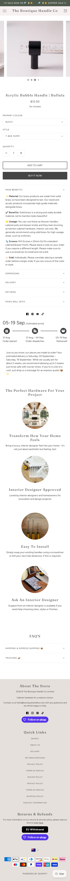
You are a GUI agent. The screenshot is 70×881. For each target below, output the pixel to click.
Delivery (35, 751)
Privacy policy (35, 783)
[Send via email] (37, 314)
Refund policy (35, 777)
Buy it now (35, 175)
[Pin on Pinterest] (32, 314)
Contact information (35, 803)
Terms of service (35, 790)
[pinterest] (37, 713)
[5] (35, 80)
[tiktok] (42, 713)
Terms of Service (35, 771)
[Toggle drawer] (4, 11)
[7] (42, 80)
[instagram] (32, 713)
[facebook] (27, 713)
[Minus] (6, 153)
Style (6, 129)
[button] (42, 314)
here (41, 823)
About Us (35, 745)
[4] (32, 80)
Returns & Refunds (35, 758)
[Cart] (65, 11)
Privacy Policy (35, 764)
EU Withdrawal (35, 829)
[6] (38, 80)
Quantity (8, 146)
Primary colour (13, 115)
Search (35, 738)
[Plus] (21, 153)
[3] (28, 80)
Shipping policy (35, 796)
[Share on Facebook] (27, 314)
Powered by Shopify (35, 874)
